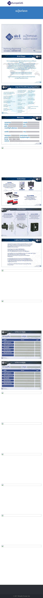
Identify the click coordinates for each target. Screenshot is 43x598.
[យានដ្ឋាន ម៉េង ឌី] (23, 3)
